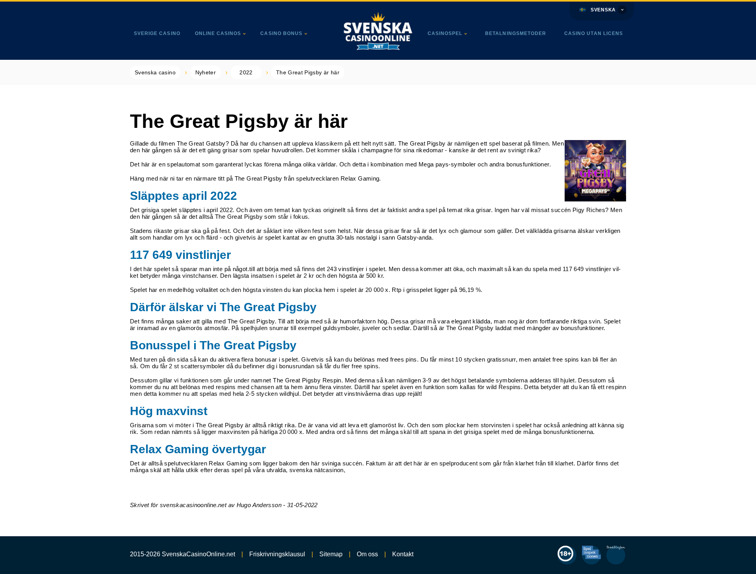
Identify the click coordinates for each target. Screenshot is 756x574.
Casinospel (445, 33)
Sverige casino (157, 33)
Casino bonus (281, 33)
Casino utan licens (593, 33)
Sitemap (331, 554)
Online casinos (218, 33)
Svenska (603, 10)
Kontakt (402, 554)
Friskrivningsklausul (277, 554)
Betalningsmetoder (515, 33)
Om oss (367, 554)
